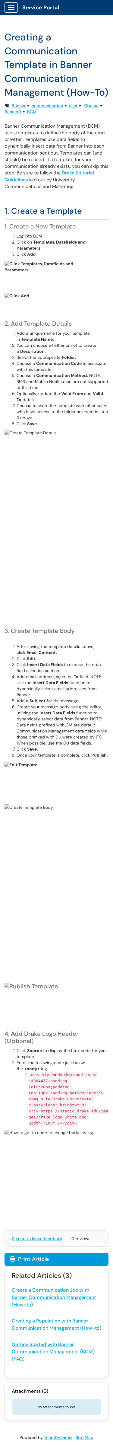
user (73, 105)
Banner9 (13, 111)
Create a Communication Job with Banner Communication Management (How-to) (54, 1297)
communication (47, 105)
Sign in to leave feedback (37, 1238)
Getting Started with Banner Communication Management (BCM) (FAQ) (53, 1351)
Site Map (84, 1437)
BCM (31, 111)
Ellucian (91, 105)
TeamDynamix (58, 1437)
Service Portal (40, 7)
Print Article (33, 1259)
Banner (19, 105)
